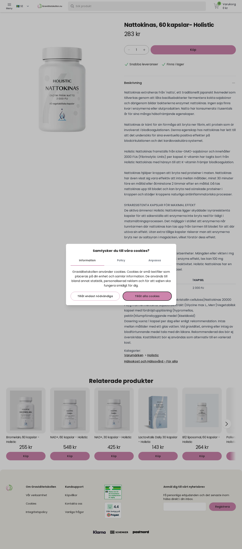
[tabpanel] (121, 285)
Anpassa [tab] (154, 260)
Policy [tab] (121, 260)
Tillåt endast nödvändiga (95, 296)
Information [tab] (87, 260)
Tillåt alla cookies (147, 296)
